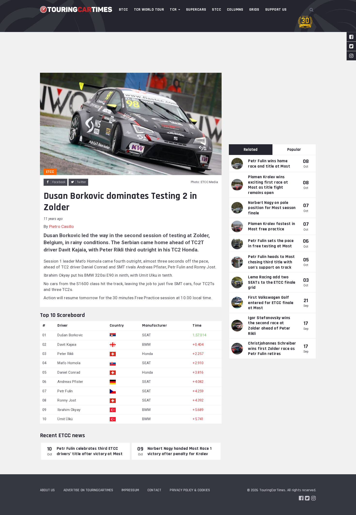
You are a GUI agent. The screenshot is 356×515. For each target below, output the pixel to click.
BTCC (123, 9)
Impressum (130, 490)
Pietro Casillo (61, 226)
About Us (47, 490)
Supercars (196, 9)
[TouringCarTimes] (76, 9)
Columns (235, 9)
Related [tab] (250, 149)
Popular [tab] (294, 149)
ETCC (50, 171)
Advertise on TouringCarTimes (88, 490)
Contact (154, 490)
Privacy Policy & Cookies (190, 490)
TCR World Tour (149, 9)
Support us (276, 9)
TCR (174, 9)
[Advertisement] (178, 36)
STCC (216, 9)
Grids (254, 9)
